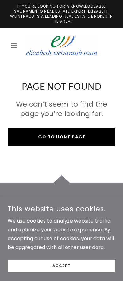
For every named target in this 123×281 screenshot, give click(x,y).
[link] (61, 45)
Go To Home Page (61, 137)
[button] (16, 45)
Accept (61, 265)
